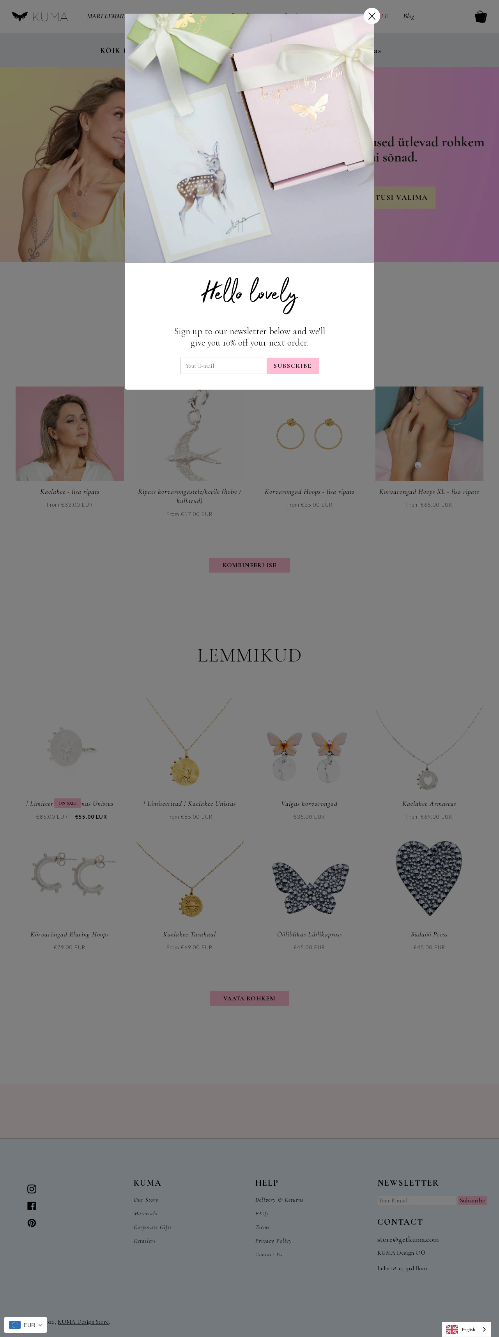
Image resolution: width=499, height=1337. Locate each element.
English (468, 1329)
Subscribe (293, 365)
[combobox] (466, 1329)
